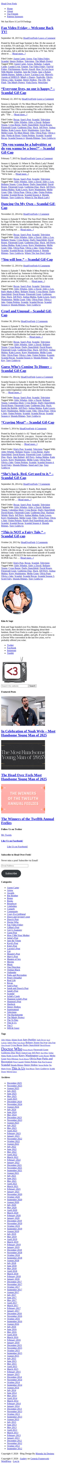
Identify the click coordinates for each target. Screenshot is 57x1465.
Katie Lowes (15, 130)
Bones (10, 898)
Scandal (4, 61)
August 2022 (13, 1144)
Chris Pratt (51, 1043)
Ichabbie (18, 72)
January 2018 (13, 1279)
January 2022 (13, 1162)
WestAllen (43, 82)
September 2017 (14, 1289)
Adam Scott (16, 1040)
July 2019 (11, 1234)
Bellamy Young (8, 184)
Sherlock (11, 1004)
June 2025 (12, 1093)
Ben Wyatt (43, 1043)
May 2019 (12, 1236)
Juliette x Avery (23, 74)
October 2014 (13, 1382)
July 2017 (11, 1295)
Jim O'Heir (44, 1053)
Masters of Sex (14, 959)
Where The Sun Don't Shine (38, 253)
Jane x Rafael (44, 72)
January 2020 (13, 1218)
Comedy (11, 909)
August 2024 (13, 1107)
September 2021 (14, 1170)
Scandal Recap (16, 195)
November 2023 (14, 1120)
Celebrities (12, 906)
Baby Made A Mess (10, 291)
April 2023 (12, 1131)
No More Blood (21, 133)
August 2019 (13, 1231)
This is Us (18, 1068)
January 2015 (13, 1374)
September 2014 (14, 1385)
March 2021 (12, 1186)
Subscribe (11, 873)
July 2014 (11, 1390)
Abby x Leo (48, 181)
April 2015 (12, 1366)
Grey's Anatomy (14, 930)
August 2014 (13, 1387)
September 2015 (14, 1353)
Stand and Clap (35, 465)
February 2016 (14, 1340)
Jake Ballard (18, 457)
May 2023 (12, 1128)
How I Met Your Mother (18, 935)
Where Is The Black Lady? (37, 197)
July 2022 (11, 1146)
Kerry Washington (30, 130)
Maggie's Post (13, 954)
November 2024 (14, 1104)
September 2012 (14, 1448)
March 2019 (12, 1242)
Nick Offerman (12, 1059)
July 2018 (11, 1263)
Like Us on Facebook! (12, 841)
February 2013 (14, 1435)
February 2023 (14, 1133)
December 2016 (14, 1313)
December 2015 (14, 1345)
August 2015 (13, 1356)
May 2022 (12, 1152)
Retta (40, 1062)
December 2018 (14, 1250)
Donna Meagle (28, 1050)
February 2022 (14, 1160)
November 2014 (14, 1379)
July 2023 (11, 1125)
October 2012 (13, 1446)
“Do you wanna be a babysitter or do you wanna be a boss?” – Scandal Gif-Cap (28, 148)
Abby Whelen (20, 122)
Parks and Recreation (17, 975)
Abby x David (34, 122)
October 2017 (13, 1287)
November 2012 (14, 1443)
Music (10, 964)
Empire (24, 66)
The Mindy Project (44, 61)
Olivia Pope (41, 133)
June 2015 (12, 1361)
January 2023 (13, 1136)
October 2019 (13, 1226)
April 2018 (12, 1271)
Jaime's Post (12, 938)
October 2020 (13, 1197)
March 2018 (12, 1274)
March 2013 (12, 1432)
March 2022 (12, 1157)
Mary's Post (12, 956)
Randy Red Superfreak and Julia (38, 520)
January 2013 (13, 1438)
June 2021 (12, 1178)
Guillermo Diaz (24, 127)
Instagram (11, 650)
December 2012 (14, 1440)
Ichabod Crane (26, 1053)
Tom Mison (30, 1069)
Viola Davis (31, 82)
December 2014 (14, 1377)
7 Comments (44, 484)
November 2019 (14, 1223)
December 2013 (14, 1409)
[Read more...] (18, 53)
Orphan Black (13, 970)
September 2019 (14, 1229)
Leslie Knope (44, 1056)
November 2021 (14, 1168)
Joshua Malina (7, 189)
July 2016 (11, 1327)
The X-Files (12, 1020)
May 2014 (12, 1395)
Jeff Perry (43, 127)
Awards (10, 893)
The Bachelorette (15, 1015)
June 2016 (12, 1329)
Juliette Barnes (8, 74)
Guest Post (12, 932)
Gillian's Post (13, 927)
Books (10, 901)
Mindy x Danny (27, 77)
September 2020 (14, 1199)
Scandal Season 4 (16, 138)
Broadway (12, 903)
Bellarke (38, 64)
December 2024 (14, 1101)
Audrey (23, 1458)
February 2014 (14, 1403)
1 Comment (43, 214)
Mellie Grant (7, 133)
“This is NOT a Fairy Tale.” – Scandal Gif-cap (23, 534)
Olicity (49, 77)
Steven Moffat (43, 1065)
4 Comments (40, 428)
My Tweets (6, 835)
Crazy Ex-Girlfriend (16, 914)
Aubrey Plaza (12, 1043)
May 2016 (12, 1332)
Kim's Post (18, 449)
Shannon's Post (14, 1001)
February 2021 (14, 1189)
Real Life (11, 980)
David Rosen (46, 125)
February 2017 (14, 1308)
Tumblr (10, 653)
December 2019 (14, 1221)
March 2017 (12, 1305)
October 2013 (13, 1414)
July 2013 (11, 1422)
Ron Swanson (47, 1062)
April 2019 (12, 1239)
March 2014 (12, 1401)
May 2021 (12, 1181)
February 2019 (14, 1244)
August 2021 (13, 1173)
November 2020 (14, 1194)
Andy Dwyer (41, 1040)
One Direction (13, 967)
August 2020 (13, 1202)
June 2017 (12, 1297)
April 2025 (12, 1099)
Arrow (29, 58)
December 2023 (14, 1117)
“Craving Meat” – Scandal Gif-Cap (27, 422)
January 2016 (13, 1342)
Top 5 (9, 1025)
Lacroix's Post (13, 948)
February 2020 (14, 1215)
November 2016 (14, 1316)
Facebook (11, 648)
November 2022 (14, 1138)
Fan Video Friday (41, 58)
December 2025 (14, 1083)
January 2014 (13, 1406)
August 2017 (13, 1292)
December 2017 (14, 1281)
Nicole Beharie (24, 1059)
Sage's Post (25, 119)
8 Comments (44, 265)
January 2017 (13, 1311)
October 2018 (13, 1255)
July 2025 (11, 1091)
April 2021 (12, 1183)
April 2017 (12, 1303)
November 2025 (14, 1085)
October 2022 (13, 1141)
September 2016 (14, 1321)
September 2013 (14, 1417)
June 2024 (12, 1112)
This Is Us (12, 1022)
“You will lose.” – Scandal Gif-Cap (27, 259)
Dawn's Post (13, 919)
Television (29, 61)
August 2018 (13, 1260)
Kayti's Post (12, 943)
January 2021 (13, 1191)
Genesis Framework (39, 1458)
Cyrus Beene (14, 125)
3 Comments (42, 542)
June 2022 (12, 1149)
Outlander (11, 972)
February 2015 (14, 1372)
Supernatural (13, 1009)
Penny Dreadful (14, 977)
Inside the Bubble (9, 408)
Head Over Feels (9, 3)
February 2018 (14, 1276)
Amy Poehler (29, 1039)
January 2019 (13, 1247)
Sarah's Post (12, 991)
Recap (16, 119)
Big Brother (12, 895)
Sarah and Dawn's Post (17, 988)
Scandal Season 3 (46, 576)
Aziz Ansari (21, 1043)
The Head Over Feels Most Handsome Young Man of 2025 (24, 777)
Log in (16, 1461)
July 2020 (11, 1205)
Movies (10, 962)
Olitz (32, 133)
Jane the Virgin (30, 72)
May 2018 (12, 1268)
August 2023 (13, 1123)
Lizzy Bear (45, 130)
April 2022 (12, 1154)
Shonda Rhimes (33, 138)
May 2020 (12, 1207)
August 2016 (13, 1324)
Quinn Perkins (28, 135)
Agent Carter (19, 58)
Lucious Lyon (37, 74)
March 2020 (12, 1213)
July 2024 (11, 1109)
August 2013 (13, 1419)
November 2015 (14, 1348)
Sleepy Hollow (16, 61)
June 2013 (12, 1425)
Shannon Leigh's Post (17, 999)
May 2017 (12, 1300)
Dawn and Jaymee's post (18, 917)
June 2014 (12, 1393)
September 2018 (14, 1258)
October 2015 (13, 1350)
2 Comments (42, 321)
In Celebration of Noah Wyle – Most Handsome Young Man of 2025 (28, 733)
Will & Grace (13, 1028)
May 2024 (12, 1115)
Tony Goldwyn (48, 138)
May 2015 (12, 1364)
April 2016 (12, 1334)
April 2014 (12, 1398)
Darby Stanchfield (30, 125)
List (9, 951)
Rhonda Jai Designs (45, 1453)
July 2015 (11, 1358)
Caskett (46, 64)
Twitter (10, 645)
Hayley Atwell (28, 69)
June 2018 (12, 1266)
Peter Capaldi (18, 1062)
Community (12, 911)
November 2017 (14, 1284)
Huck (35, 127)
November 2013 (14, 1411)
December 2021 (14, 1165)
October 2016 (13, 1319)
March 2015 (12, 1369)
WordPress (6, 1461)
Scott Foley (6, 465)
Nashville (40, 77)
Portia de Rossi (13, 135)
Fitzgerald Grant (8, 127)
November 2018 (14, 1252)
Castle (4, 66)
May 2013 (12, 1427)
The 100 (42, 80)
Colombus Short (16, 403)
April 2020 (12, 1210)
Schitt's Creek (13, 996)
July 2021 (11, 1176)
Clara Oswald (5, 1045)
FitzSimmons (14, 69)
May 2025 (12, 1096)
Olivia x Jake (7, 80)
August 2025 (13, 1088)
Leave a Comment (46, 38)
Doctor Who (13, 922)
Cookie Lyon (14, 66)
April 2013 (12, 1430)
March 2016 (12, 1337)
